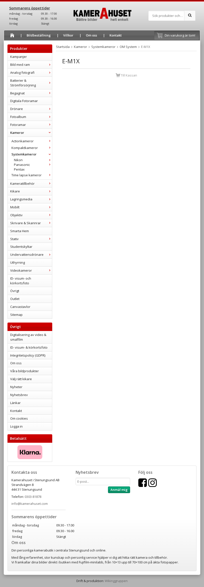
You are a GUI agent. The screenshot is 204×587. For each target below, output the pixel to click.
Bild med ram (20, 64)
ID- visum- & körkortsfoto (29, 347)
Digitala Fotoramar (24, 101)
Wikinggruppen (116, 581)
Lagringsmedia (21, 199)
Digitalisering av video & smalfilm (28, 337)
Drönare (16, 109)
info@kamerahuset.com (29, 503)
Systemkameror (24, 154)
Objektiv (16, 215)
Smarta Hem (19, 231)
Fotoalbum (18, 116)
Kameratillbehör (22, 183)
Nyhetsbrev (19, 395)
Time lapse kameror (26, 175)
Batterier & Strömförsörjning (23, 82)
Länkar (15, 403)
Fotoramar (18, 124)
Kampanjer (18, 56)
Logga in (16, 426)
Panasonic (22, 164)
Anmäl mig (119, 489)
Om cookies (19, 418)
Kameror (17, 132)
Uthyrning (17, 262)
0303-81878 (33, 496)
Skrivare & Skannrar (25, 223)
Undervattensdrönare (27, 254)
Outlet (14, 298)
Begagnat (17, 93)
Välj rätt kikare (21, 379)
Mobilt (14, 207)
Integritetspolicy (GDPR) (27, 355)
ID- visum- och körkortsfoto (20, 280)
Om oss (91, 35)
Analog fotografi (22, 72)
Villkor (68, 35)
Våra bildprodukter (24, 371)
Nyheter (16, 387)
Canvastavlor (20, 306)
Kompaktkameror (24, 148)
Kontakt (115, 35)
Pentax (19, 169)
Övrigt (14, 291)
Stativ (14, 239)
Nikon (18, 160)
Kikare (15, 191)
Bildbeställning (39, 35)
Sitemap (16, 314)
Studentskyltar (21, 246)
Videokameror (21, 270)
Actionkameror (22, 141)
